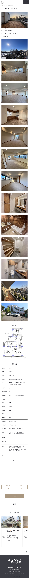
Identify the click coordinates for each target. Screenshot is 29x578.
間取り (21, 485)
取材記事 (8, 485)
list (15, 504)
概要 (8, 488)
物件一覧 (26, 1)
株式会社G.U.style (14, 569)
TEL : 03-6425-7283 (9, 573)
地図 (21, 488)
